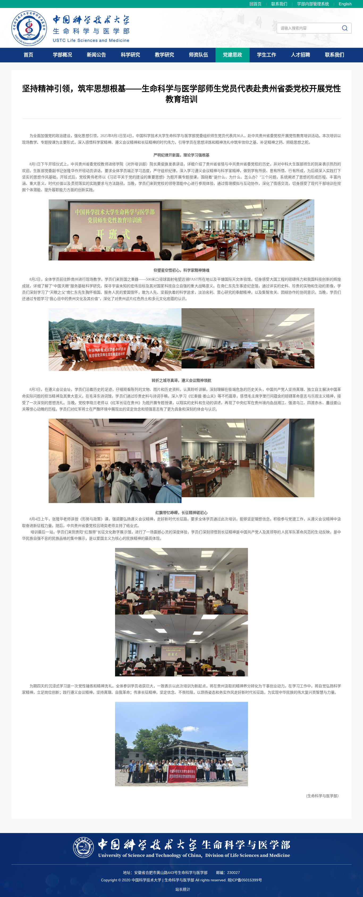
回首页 (255, 4)
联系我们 (279, 4)
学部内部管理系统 (313, 4)
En (345, 4)
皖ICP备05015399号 (245, 880)
